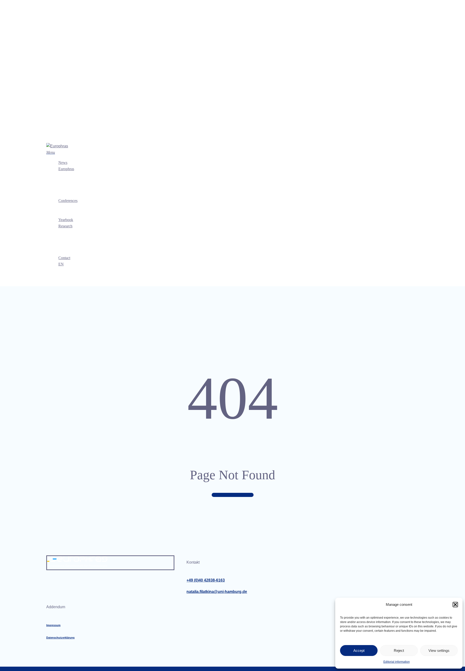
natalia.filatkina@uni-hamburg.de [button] (216, 592)
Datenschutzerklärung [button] (60, 637)
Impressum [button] (53, 625)
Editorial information (396, 661)
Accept (358, 650)
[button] (455, 604)
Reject (399, 650)
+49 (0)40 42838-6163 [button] (205, 580)
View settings (439, 650)
